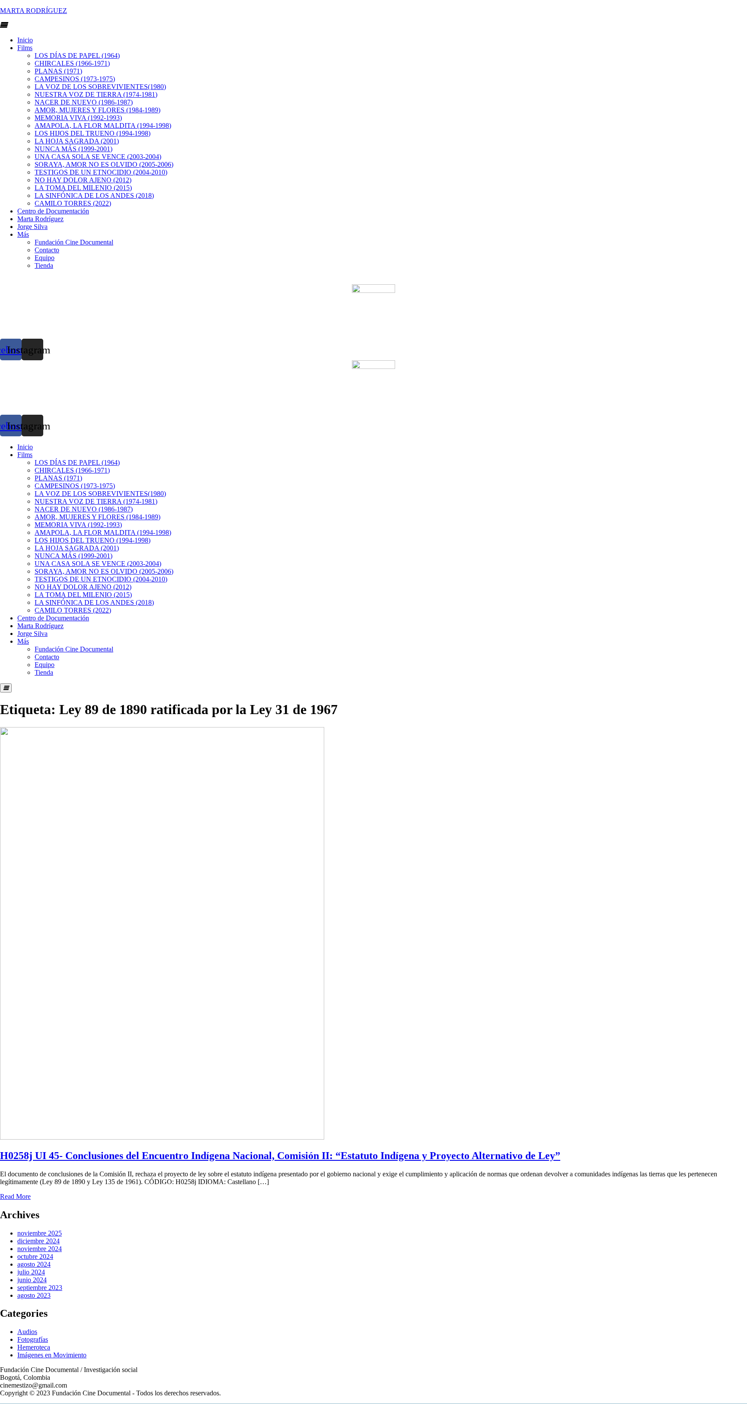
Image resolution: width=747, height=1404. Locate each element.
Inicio (25, 40)
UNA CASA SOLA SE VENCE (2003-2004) (98, 156)
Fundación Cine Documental (74, 242)
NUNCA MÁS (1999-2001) (73, 148)
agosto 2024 (34, 1264)
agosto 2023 (34, 1295)
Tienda (44, 265)
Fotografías (32, 1339)
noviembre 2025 (39, 1233)
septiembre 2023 (39, 1287)
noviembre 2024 (39, 1248)
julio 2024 (31, 1272)
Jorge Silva (32, 226)
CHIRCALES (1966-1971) (72, 63)
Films (24, 47)
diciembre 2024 (38, 1241)
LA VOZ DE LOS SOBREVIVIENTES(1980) (100, 86)
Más (23, 234)
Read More (15, 1196)
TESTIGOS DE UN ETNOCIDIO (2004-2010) (101, 172)
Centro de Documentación (53, 211)
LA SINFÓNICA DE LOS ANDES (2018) (94, 195)
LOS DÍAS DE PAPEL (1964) (77, 55)
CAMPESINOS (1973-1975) (75, 79)
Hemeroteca (33, 1347)
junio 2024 (32, 1279)
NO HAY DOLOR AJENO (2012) (83, 180)
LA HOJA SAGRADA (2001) (77, 141)
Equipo (44, 257)
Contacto (47, 250)
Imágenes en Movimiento (51, 1355)
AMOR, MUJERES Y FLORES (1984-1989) (97, 110)
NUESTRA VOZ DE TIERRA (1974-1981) (96, 94)
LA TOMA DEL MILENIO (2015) (83, 187)
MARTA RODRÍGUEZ (33, 10)
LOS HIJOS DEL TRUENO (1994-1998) (92, 133)
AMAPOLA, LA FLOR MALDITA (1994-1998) (103, 125)
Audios (27, 1331)
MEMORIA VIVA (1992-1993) (78, 117)
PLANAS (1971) (58, 71)
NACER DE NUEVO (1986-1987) (84, 102)
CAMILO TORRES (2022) (73, 203)
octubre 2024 (35, 1256)
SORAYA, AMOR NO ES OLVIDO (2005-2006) (104, 164)
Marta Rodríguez (40, 218)
